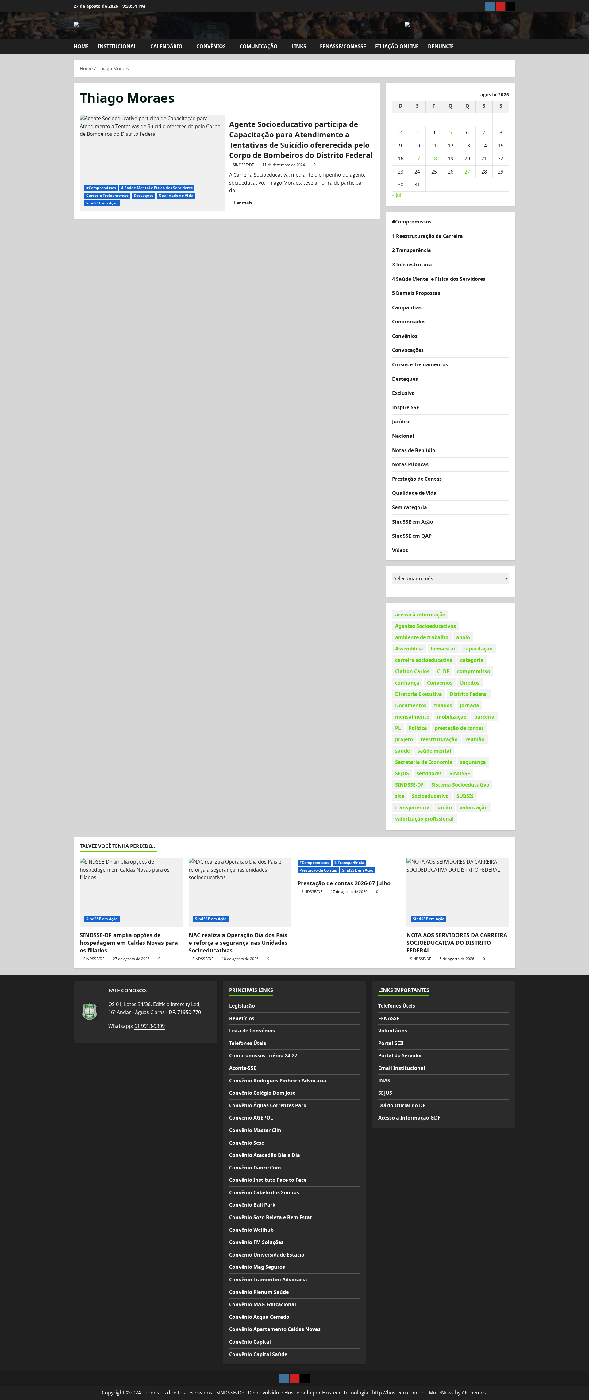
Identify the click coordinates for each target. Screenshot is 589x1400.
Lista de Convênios (252, 1030)
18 (434, 158)
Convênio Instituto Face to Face (267, 1180)
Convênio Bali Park (252, 1204)
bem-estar (443, 648)
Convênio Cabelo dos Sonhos (264, 1192)
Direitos (469, 682)
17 (417, 158)
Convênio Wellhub (251, 1229)
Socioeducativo (430, 795)
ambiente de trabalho (421, 637)
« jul (396, 195)
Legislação (242, 1005)
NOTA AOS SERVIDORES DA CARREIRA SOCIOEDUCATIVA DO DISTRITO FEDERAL (456, 942)
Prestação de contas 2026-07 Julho (344, 883)
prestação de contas (459, 727)
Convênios (405, 335)
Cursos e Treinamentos (107, 195)
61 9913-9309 (149, 1026)
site (399, 795)
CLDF (443, 671)
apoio (463, 637)
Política (418, 727)
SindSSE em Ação (102, 203)
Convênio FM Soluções (256, 1242)
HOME (81, 46)
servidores (429, 773)
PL (398, 727)
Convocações (408, 350)
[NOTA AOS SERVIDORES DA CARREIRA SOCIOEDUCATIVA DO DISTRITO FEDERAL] (457, 892)
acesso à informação (420, 614)
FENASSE (388, 1018)
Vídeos (400, 550)
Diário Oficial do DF (401, 1105)
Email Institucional (401, 1068)
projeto (404, 739)
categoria (471, 659)
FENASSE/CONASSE (343, 46)
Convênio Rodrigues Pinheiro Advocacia (277, 1080)
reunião (475, 739)
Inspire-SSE (405, 407)
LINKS (298, 46)
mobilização (452, 716)
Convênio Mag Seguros (257, 1267)
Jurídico (401, 421)
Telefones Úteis (247, 1043)
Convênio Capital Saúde (258, 1354)
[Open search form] (513, 46)
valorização (474, 807)
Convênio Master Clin (255, 1130)
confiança (407, 682)
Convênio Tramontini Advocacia (268, 1279)
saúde (402, 750)
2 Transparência (411, 250)
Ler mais (245, 204)
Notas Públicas (410, 464)
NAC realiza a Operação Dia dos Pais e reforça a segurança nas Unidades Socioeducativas (238, 942)
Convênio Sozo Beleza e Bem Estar (270, 1217)
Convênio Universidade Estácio (266, 1254)
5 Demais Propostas (416, 293)
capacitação (478, 648)
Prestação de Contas (417, 478)
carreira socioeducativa (423, 659)
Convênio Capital (250, 1341)
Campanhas (407, 307)
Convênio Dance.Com (255, 1167)
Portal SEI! (390, 1043)
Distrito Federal (469, 693)
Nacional (403, 436)
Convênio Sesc (246, 1142)
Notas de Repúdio (413, 450)
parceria (484, 716)
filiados (443, 705)
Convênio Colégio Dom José (262, 1092)
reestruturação (439, 739)
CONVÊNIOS (211, 46)
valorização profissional (424, 818)
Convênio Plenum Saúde (259, 1292)
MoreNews (441, 1392)
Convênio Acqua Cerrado (259, 1317)
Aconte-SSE (242, 1068)
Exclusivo (403, 393)
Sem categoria (409, 507)
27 (467, 171)
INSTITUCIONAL (117, 46)
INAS (384, 1080)
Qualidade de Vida (176, 195)
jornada (469, 705)
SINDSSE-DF (409, 784)
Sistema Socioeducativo (460, 784)
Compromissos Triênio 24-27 (263, 1055)
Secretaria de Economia (423, 761)
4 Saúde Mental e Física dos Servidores (157, 187)
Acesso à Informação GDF (409, 1117)
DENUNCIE (441, 46)
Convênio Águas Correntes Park (267, 1105)
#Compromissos (101, 187)
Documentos (410, 705)
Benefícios (241, 1018)
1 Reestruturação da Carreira (427, 235)
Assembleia (409, 648)
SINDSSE (459, 773)
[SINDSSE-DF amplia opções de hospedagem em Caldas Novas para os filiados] (131, 892)
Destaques (143, 195)
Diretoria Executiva (418, 693)
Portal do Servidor (400, 1055)
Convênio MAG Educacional (262, 1304)
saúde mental (434, 750)
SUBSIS (465, 795)
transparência (412, 807)
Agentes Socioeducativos (425, 625)
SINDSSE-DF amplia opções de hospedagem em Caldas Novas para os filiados (129, 942)
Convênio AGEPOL (251, 1117)
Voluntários (392, 1030)
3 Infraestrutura (412, 264)
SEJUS (402, 773)
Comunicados (408, 321)
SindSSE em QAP (412, 535)
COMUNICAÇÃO (259, 46)
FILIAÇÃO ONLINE (397, 46)
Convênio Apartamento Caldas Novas (275, 1329)
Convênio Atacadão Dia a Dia (264, 1155)
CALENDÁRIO (166, 46)
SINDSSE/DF (243, 164)
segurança (473, 761)
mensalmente (412, 716)
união (444, 807)
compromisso (473, 671)
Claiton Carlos (412, 671)
